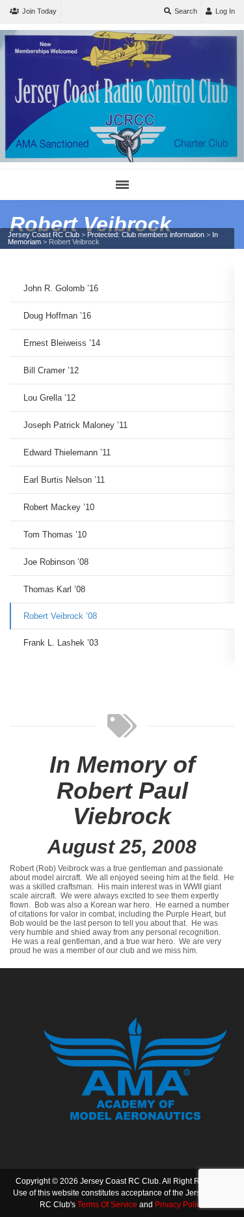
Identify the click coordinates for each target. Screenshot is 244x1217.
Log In (225, 11)
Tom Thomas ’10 (55, 534)
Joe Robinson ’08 (55, 562)
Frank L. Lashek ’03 (60, 643)
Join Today (39, 11)
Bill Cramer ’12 (51, 370)
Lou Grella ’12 (49, 398)
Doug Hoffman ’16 (57, 316)
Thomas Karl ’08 (54, 589)
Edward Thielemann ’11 (67, 452)
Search (185, 11)
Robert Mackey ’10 (58, 507)
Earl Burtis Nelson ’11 (64, 480)
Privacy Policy (179, 1204)
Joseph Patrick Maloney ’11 (75, 425)
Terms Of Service (107, 1204)
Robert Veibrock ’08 (60, 616)
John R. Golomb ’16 (60, 288)
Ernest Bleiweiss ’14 (61, 343)
